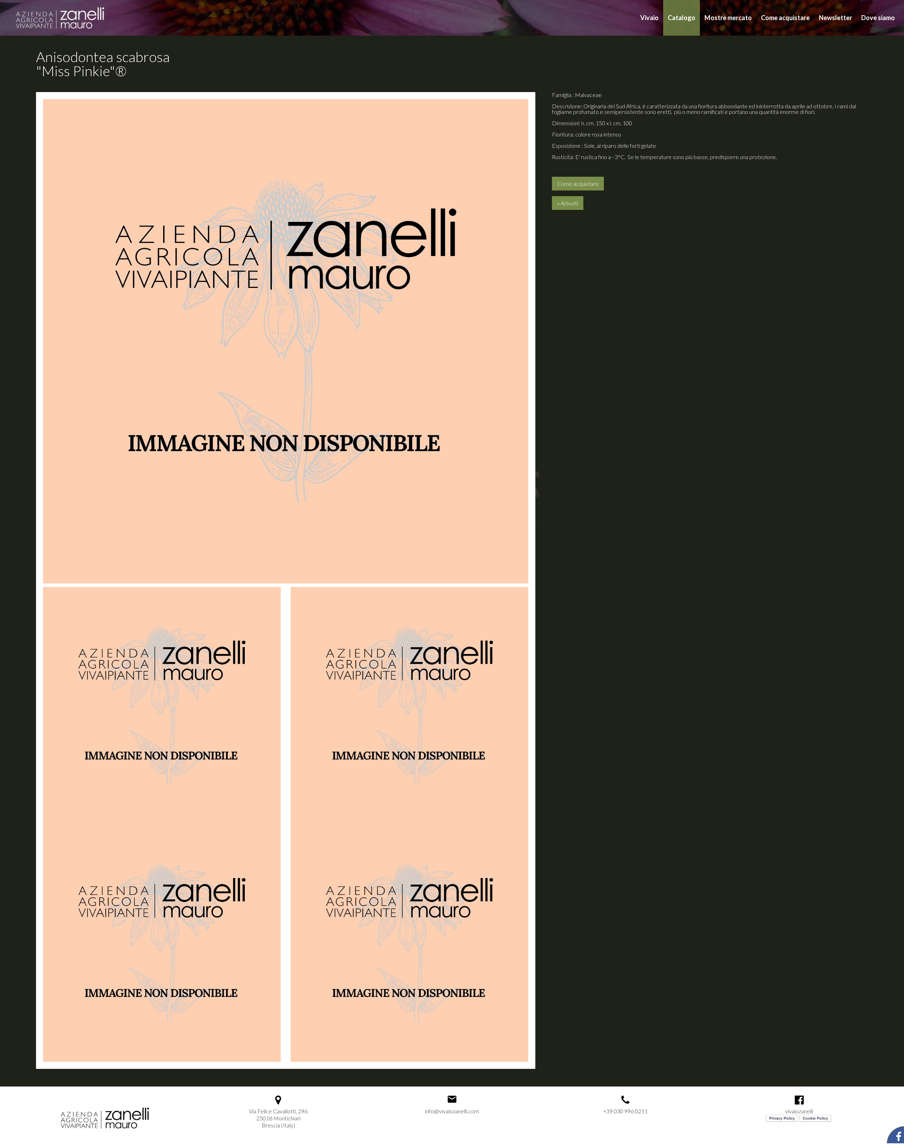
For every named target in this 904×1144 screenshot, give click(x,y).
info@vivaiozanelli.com (452, 1111)
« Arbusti (567, 203)
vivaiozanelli (799, 1111)
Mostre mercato (728, 18)
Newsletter (835, 18)
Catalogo (681, 18)
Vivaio (649, 18)
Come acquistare (785, 18)
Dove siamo (878, 18)
